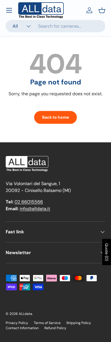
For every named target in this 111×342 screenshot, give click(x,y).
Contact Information (22, 328)
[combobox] (55, 26)
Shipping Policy (78, 323)
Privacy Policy (17, 323)
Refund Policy (55, 328)
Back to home (55, 117)
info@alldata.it (35, 209)
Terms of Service (47, 323)
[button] (102, 10)
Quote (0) (106, 252)
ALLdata (25, 313)
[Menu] (9, 10)
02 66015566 (29, 202)
